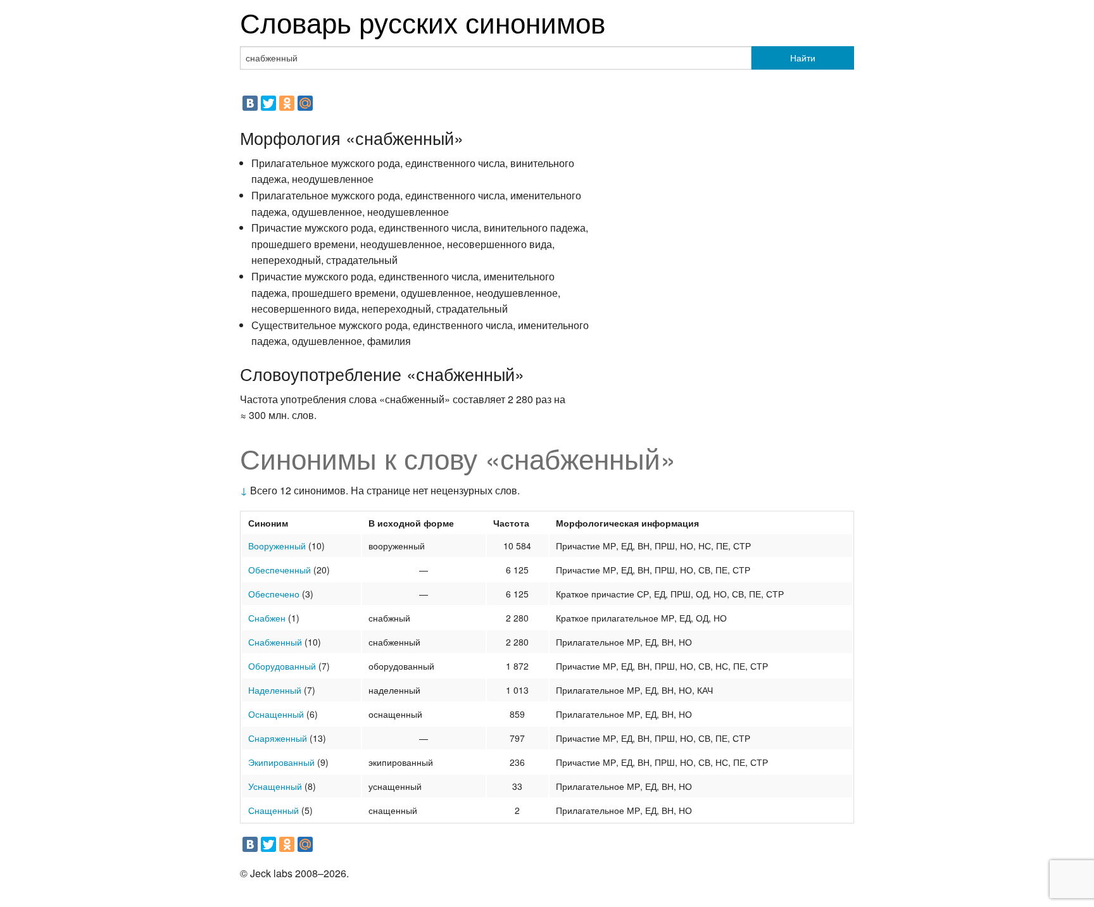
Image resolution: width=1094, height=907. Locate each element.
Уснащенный (275, 786)
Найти (802, 57)
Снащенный (273, 810)
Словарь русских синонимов (422, 21)
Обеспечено (273, 593)
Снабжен (267, 617)
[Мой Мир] (305, 103)
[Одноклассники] (286, 103)
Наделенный (274, 690)
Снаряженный (277, 738)
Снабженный (275, 641)
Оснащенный (276, 714)
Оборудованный (282, 666)
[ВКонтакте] (250, 103)
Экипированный (281, 762)
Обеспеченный (279, 569)
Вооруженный (277, 545)
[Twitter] (268, 103)
